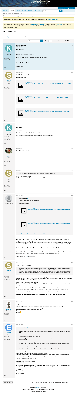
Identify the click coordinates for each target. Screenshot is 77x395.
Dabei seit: (6, 57)
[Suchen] (60, 11)
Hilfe (32, 382)
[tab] (7, 37)
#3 (72, 125)
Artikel (24, 10)
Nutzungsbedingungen (55, 382)
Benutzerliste (15, 13)
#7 (72, 262)
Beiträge (7, 37)
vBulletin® (38, 387)
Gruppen (37, 10)
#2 (72, 72)
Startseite (5, 10)
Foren (12, 10)
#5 (72, 170)
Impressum (65, 382)
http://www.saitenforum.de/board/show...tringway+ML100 (32, 233)
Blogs (18, 10)
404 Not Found (28, 82)
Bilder (26, 37)
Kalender (22, 13)
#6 (72, 195)
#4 (72, 148)
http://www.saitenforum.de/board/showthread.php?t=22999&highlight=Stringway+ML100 (48, 111)
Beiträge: (6, 59)
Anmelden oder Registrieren (66, 8)
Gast (26, 256)
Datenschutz (43, 382)
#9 (72, 324)
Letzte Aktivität (17, 37)
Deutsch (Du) (7, 382)
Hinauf (71, 382)
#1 (72, 45)
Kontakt (37, 382)
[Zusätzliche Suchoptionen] (58, 11)
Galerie (30, 10)
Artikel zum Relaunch (53, 19)
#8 (72, 301)
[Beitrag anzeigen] (27, 198)
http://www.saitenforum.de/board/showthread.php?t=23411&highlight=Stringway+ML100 (48, 83)
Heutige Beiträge (7, 13)
